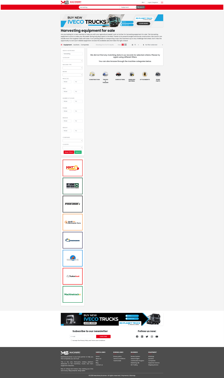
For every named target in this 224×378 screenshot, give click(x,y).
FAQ (97, 361)
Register (155, 2)
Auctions (76, 45)
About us (98, 358)
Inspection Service (154, 363)
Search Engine (135, 358)
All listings (151, 356)
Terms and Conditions (98, 340)
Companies (85, 45)
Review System (135, 356)
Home (97, 356)
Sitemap (132, 375)
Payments (125, 375)
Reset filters (69, 152)
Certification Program (137, 361)
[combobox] (73, 60)
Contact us (99, 365)
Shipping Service (153, 365)
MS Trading (134, 365)
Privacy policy (117, 356)
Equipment (68, 45)
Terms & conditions (119, 358)
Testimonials (117, 361)
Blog (97, 363)
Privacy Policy (84, 340)
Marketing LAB (135, 363)
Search (141, 7)
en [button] (143, 2)
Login (150, 2)
